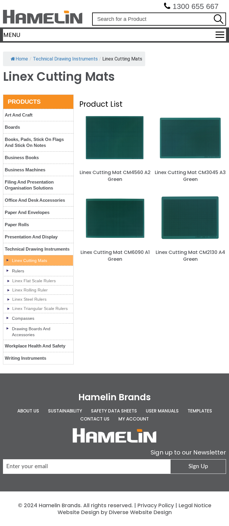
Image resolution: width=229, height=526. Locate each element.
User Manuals (162, 411)
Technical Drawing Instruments (37, 249)
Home (22, 59)
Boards (12, 127)
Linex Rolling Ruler (30, 290)
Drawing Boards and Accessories (31, 331)
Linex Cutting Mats (29, 260)
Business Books (22, 157)
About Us (28, 411)
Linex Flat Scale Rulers (34, 280)
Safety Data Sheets (114, 411)
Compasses (23, 318)
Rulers (18, 271)
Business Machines (25, 169)
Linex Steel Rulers (29, 299)
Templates (200, 411)
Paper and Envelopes (27, 212)
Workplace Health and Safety (35, 345)
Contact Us (94, 419)
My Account (133, 419)
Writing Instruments (25, 358)
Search (218, 19)
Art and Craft (19, 114)
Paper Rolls (17, 224)
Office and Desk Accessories (35, 200)
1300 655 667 (196, 6)
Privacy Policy (155, 505)
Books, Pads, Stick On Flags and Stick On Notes (34, 142)
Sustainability (65, 411)
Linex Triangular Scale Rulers (40, 308)
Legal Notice (195, 505)
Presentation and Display (31, 236)
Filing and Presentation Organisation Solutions (29, 184)
